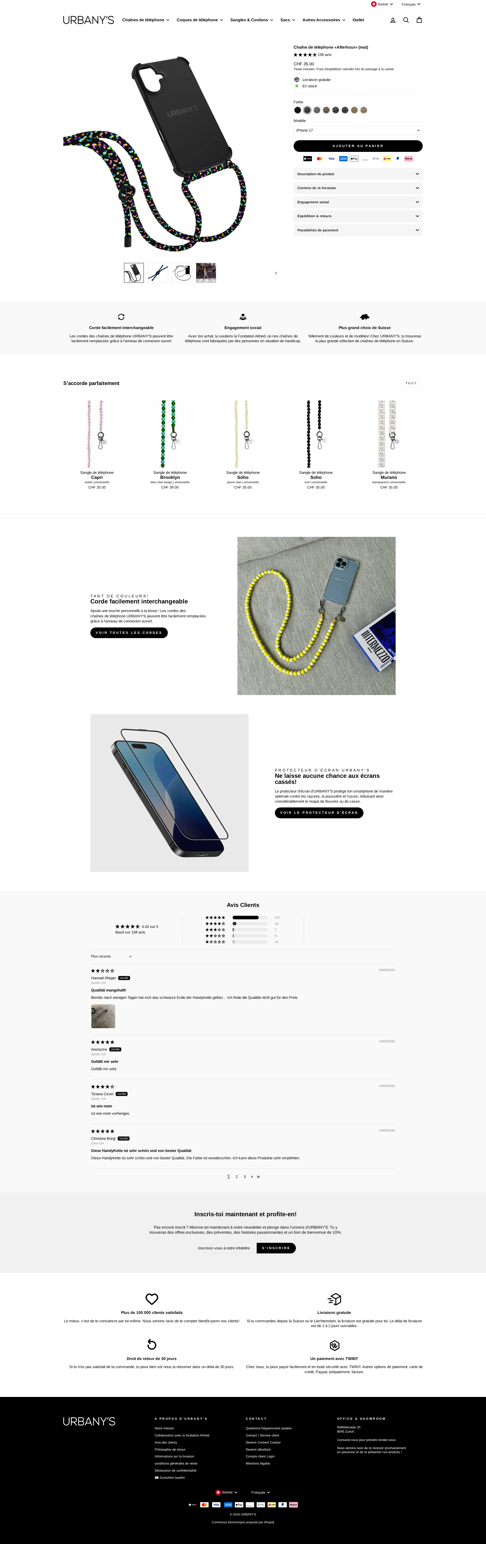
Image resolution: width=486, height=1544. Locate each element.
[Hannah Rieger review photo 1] (103, 1016)
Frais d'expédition (328, 69)
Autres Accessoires (321, 20)
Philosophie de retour (170, 1449)
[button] (306, 54)
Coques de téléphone (198, 20)
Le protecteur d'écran (292, 791)
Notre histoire (164, 1428)
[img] (102, 970)
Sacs (285, 20)
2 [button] (237, 1176)
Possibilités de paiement (317, 230)
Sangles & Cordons (249, 20)
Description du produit (315, 174)
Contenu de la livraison (316, 188)
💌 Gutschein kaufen (170, 1477)
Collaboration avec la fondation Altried (182, 1435)
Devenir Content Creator (263, 1442)
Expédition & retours (314, 216)
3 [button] (245, 1176)
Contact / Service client (262, 1435)
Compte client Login (260, 1456)
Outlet (358, 20)
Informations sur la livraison (174, 1456)
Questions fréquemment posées (269, 1428)
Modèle (300, 120)
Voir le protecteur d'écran (319, 813)
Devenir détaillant (258, 1449)
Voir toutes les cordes (129, 633)
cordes (173, 610)
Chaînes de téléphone (143, 20)
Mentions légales (258, 1463)
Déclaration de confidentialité (175, 1470)
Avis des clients (166, 1442)
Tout (411, 383)
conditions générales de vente (176, 1463)
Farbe (298, 102)
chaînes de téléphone (108, 616)
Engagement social (313, 202)
